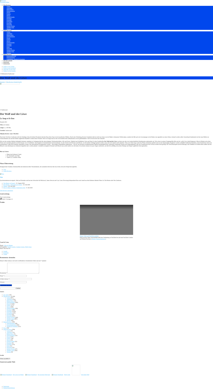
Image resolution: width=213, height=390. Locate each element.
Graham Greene (20, 247)
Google (5, 251)
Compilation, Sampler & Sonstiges (16, 59)
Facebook (5, 252)
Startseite (2, 82)
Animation (9, 8)
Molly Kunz (28, 247)
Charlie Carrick (11, 247)
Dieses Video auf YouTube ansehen (89, 236)
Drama (8, 12)
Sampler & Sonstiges (12, 326)
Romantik (9, 24)
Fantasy (9, 14)
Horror (8, 15)
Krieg (8, 47)
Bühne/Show (10, 9)
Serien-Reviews (7, 30)
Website (2, 282)
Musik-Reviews (7, 54)
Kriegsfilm (9, 21)
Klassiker (9, 18)
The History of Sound (9, 183)
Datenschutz (6, 63)
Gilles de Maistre (8, 245)
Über (4, 169)
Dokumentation (11, 11)
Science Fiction (11, 26)
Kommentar (3, 273)
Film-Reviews (7, 5)
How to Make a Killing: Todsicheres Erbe (14, 187)
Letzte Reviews (7, 171)
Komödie (9, 20)
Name (2, 276)
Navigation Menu (4, 2)
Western (9, 29)
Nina (1, 177)
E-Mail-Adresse (4, 279)
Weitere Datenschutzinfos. (99, 239)
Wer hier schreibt (7, 60)
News (4, 328)
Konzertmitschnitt (11, 56)
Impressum (6, 62)
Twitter (5, 254)
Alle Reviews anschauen (6, 190)
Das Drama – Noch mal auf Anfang (12, 184)
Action (8, 6)
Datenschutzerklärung (9, 388)
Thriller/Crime (10, 27)
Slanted (5, 186)
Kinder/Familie (11, 17)
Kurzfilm (9, 23)
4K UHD (5, 295)
